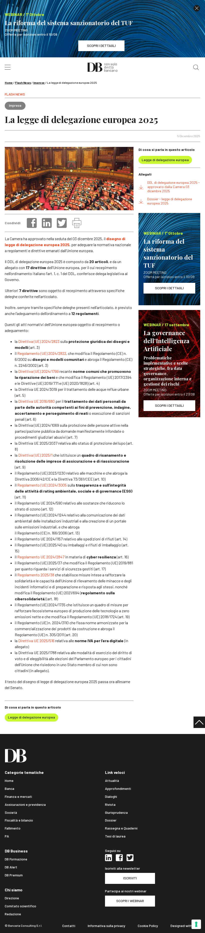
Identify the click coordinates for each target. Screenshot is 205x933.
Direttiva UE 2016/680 (36, 401)
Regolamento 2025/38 (35, 574)
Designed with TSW (185, 926)
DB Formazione (16, 859)
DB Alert (11, 867)
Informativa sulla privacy (106, 926)
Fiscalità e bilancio (19, 820)
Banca (9, 789)
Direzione (12, 898)
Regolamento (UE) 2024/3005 (42, 485)
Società (11, 813)
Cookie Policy (148, 926)
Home (9, 82)
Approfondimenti (118, 789)
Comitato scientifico (20, 906)
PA (7, 836)
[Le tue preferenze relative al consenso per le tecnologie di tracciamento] (196, 924)
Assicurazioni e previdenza (25, 805)
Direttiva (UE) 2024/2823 (39, 341)
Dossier (110, 820)
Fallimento (12, 828)
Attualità (112, 781)
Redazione (13, 914)
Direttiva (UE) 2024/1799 (38, 371)
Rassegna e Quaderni (121, 828)
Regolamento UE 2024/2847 (40, 556)
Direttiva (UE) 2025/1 (35, 455)
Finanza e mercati (18, 797)
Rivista (110, 805)
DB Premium (14, 875)
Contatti (68, 926)
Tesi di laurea (115, 836)
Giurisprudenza (116, 813)
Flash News (23, 82)
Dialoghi (111, 797)
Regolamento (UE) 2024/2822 (41, 353)
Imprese (39, 82)
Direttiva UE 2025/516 (36, 640)
